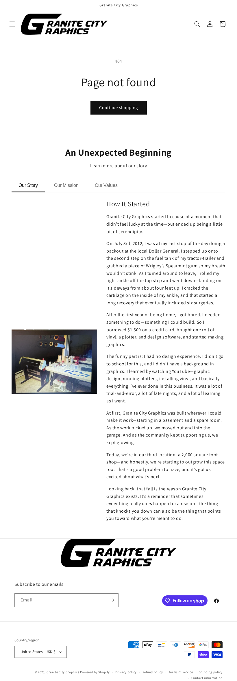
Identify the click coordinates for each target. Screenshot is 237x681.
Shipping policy (211, 672)
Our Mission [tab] (66, 185)
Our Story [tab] (28, 185)
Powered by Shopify (95, 672)
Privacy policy (126, 672)
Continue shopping (118, 107)
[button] (12, 24)
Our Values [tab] (106, 185)
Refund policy (152, 672)
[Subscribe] (111, 600)
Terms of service (181, 672)
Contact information (207, 678)
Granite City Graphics (63, 672)
